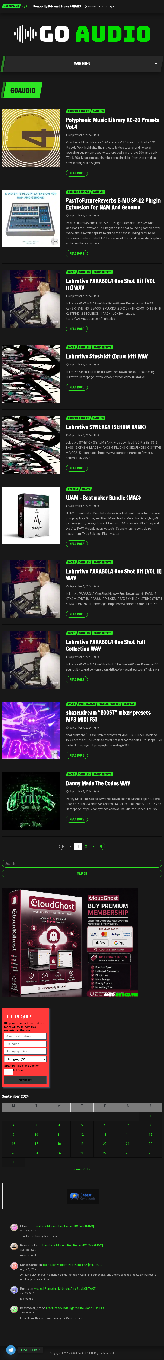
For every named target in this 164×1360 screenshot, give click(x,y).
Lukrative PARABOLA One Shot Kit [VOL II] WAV (114, 574)
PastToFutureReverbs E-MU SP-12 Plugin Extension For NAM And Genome (113, 204)
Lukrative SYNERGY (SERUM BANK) (106, 427)
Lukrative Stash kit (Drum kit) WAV (107, 356)
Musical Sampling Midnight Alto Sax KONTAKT (65, 1288)
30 (13, 1162)
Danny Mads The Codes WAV (98, 783)
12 (82, 1134)
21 (127, 1143)
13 (105, 1134)
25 (59, 1153)
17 (36, 1143)
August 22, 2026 (97, 6)
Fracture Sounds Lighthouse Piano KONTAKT (76, 1308)
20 (105, 1143)
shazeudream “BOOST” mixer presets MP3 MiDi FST (108, 716)
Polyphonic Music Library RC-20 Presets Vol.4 (113, 123)
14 (127, 1134)
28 (127, 1153)
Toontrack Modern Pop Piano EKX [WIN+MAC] (63, 1226)
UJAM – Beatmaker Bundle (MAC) (103, 498)
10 (36, 1134)
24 (36, 1153)
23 (13, 1153)
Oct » (86, 1169)
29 (150, 1153)
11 (59, 1134)
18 (59, 1143)
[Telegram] (11, 1350)
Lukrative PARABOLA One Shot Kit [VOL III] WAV (110, 284)
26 (82, 1153)
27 (105, 1153)
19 (82, 1143)
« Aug (78, 1169)
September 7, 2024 (80, 135)
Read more (77, 173)
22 (150, 1143)
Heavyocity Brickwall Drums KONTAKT (57, 6)
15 (150, 1134)
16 (13, 1143)
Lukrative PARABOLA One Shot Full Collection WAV (105, 645)
